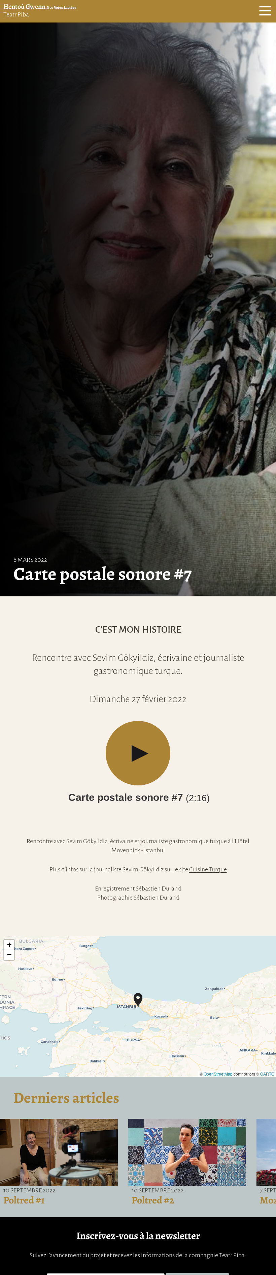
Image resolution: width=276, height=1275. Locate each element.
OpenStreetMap (218, 1074)
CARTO (267, 1074)
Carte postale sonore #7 (139, 797)
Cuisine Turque (208, 869)
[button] (138, 999)
